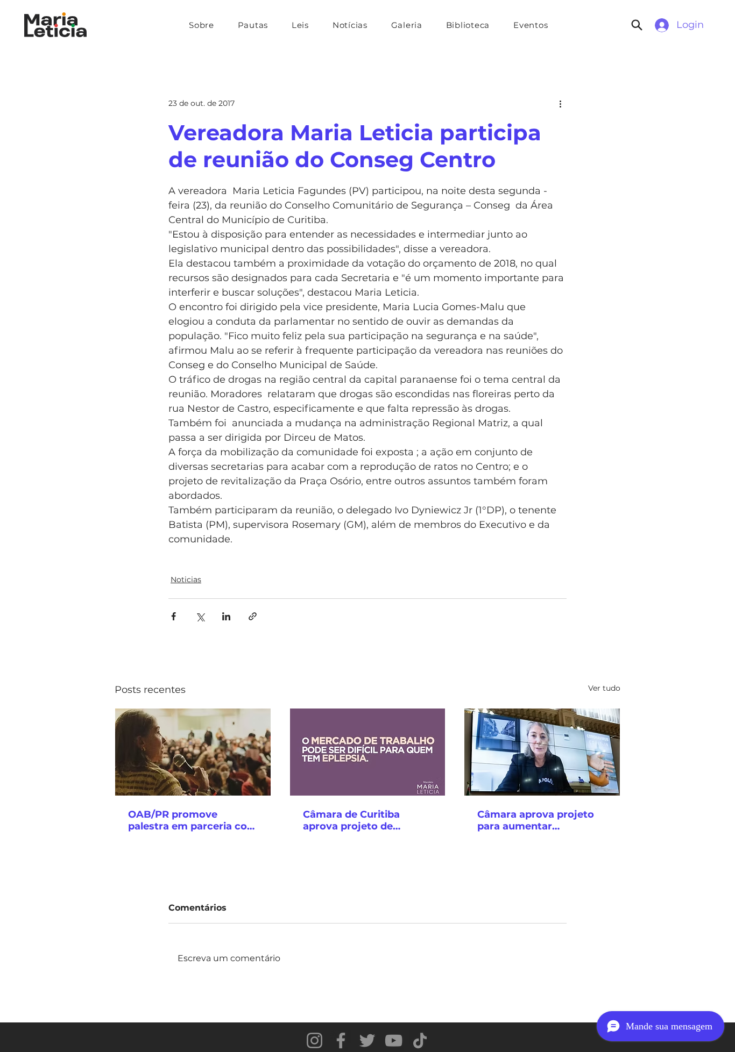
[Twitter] (367, 1040)
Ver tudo (604, 688)
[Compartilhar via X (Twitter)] (200, 616)
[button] (253, 25)
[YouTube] (393, 1040)
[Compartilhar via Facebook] (173, 616)
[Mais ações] (560, 103)
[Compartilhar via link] (253, 616)
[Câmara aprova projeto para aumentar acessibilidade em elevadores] (542, 752)
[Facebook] (340, 1040)
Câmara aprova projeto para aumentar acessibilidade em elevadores (535, 820)
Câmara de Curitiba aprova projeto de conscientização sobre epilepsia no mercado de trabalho (364, 820)
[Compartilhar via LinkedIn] (226, 616)
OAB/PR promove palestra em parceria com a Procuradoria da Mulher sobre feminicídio (192, 820)
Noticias (186, 579)
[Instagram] (314, 1040)
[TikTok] (419, 1040)
